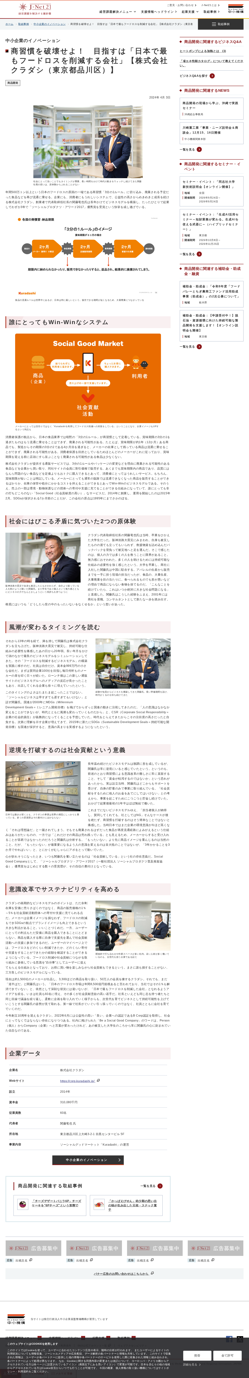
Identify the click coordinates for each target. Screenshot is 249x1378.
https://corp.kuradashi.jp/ (77, 1081)
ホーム (9, 24)
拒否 (197, 1355)
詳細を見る (190, 1364)
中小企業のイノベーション (50, 24)
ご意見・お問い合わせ (180, 5)
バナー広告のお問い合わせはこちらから (121, 1273)
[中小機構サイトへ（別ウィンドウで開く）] (235, 8)
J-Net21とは (209, 5)
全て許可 (227, 1355)
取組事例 (23, 24)
